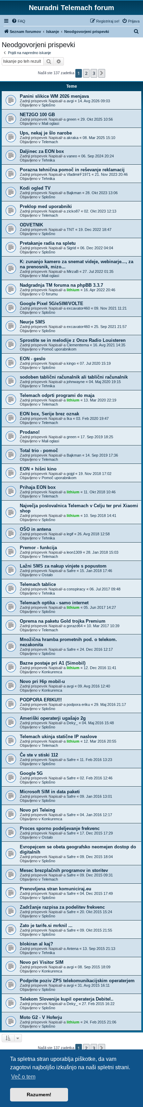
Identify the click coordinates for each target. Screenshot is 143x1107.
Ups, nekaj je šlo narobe (46, 133)
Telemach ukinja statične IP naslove (58, 736)
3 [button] (94, 73)
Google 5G (31, 773)
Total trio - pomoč (39, 450)
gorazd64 (75, 626)
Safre (71, 571)
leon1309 (74, 552)
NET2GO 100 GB (37, 114)
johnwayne (76, 382)
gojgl (70, 474)
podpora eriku (78, 704)
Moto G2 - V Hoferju (41, 1017)
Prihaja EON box (38, 487)
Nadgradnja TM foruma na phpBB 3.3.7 (61, 285)
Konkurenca (52, 672)
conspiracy (76, 589)
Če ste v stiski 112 (39, 755)
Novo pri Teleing (37, 810)
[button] (101, 73)
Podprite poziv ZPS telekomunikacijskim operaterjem (77, 980)
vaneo (72, 156)
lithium (73, 290)
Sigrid (71, 248)
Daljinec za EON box (42, 151)
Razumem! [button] (39, 1094)
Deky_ (72, 723)
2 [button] (86, 73)
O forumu (50, 294)
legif (70, 534)
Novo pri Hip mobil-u (42, 681)
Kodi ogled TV (35, 188)
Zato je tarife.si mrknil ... (46, 925)
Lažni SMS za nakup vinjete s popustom (63, 566)
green (71, 119)
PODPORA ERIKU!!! (41, 699)
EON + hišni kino (38, 469)
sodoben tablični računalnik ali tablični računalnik (74, 377)
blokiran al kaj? (36, 943)
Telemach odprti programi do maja (57, 395)
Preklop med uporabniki (46, 206)
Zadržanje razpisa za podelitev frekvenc (62, 907)
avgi (70, 101)
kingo (71, 363)
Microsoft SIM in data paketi (50, 791)
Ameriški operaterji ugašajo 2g (53, 718)
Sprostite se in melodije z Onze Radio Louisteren (73, 340)
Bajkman (74, 193)
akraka (72, 138)
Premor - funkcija (38, 547)
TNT (70, 229)
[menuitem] (18, 21)
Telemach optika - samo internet (54, 602)
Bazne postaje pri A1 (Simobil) (52, 663)
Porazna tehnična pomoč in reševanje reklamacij (72, 169)
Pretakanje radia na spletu (48, 243)
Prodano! (30, 432)
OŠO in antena (35, 529)
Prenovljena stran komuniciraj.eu (55, 888)
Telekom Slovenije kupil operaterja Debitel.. (66, 999)
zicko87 (73, 211)
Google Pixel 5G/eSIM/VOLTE (51, 303)
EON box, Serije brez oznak (49, 413)
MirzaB (72, 271)
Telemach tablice (38, 584)
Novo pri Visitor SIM (42, 962)
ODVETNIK (31, 224)
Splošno (48, 105)
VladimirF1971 (79, 174)
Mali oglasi (50, 123)
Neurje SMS (32, 322)
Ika (69, 418)
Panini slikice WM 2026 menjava (54, 96)
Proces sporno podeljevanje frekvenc (60, 828)
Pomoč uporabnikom (59, 349)
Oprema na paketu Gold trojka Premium (63, 621)
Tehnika (48, 160)
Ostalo (47, 575)
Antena (72, 948)
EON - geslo (32, 358)
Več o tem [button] (23, 1077)
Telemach (50, 142)
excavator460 (78, 308)
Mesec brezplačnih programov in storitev (64, 870)
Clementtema (78, 345)
